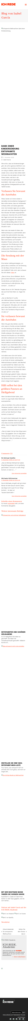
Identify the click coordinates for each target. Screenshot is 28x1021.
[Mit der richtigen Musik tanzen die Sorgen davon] (14, 832)
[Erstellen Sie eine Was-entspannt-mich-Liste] (14, 703)
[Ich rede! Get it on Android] (7, 914)
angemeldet (11, 503)
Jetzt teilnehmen (19, 957)
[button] (26, 4)
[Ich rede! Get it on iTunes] (20, 913)
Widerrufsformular (16, 1012)
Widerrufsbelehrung (8, 1014)
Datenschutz (17, 1014)
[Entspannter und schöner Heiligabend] (14, 572)
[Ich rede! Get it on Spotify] (7, 916)
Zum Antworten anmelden (19, 473)
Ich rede (8, 4)
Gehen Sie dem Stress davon (21, 932)
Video (12, 272)
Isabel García (7, 159)
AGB (23, 1012)
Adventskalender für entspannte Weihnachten (7, 932)
